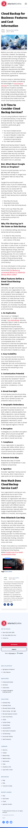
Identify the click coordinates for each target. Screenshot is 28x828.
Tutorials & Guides (7, 786)
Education (5, 685)
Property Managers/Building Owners (8, 691)
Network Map (6, 755)
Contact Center (6, 722)
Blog (4, 780)
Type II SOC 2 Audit (8, 769)
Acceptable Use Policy (8, 815)
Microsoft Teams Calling (9, 708)
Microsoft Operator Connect (10, 714)
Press (4, 764)
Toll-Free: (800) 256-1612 (9, 635)
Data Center (8, 571)
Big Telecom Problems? (9, 669)
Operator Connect (7, 804)
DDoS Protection (7, 739)
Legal (3, 818)
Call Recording (6, 733)
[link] (11, 4)
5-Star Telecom (7, 672)
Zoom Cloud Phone (7, 716)
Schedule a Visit (7, 767)
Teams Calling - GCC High (9, 711)
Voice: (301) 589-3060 (8, 632)
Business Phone (7, 705)
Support (14, 649)
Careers (5, 753)
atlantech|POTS (6, 728)
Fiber (4, 796)
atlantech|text (6, 725)
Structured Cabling (8, 736)
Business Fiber (6, 702)
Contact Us (5, 638)
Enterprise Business (8, 682)
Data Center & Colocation (9, 731)
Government (6, 687)
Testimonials (6, 761)
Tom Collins (14, 30)
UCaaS (4, 719)
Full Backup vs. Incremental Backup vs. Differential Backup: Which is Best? (13, 272)
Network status (6, 758)
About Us (5, 750)
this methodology (13, 320)
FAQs (4, 783)
